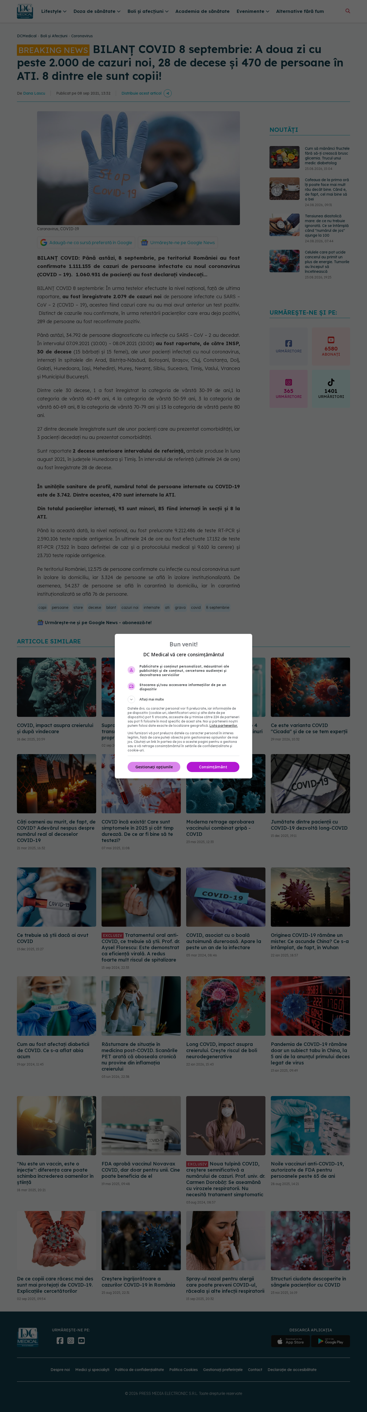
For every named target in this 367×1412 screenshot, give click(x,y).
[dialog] (183, 706)
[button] (183, 699)
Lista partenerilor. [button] (224, 726)
